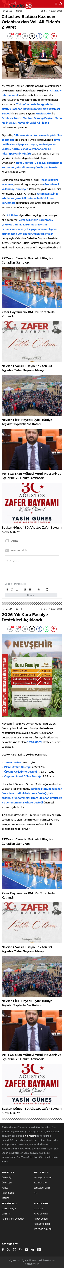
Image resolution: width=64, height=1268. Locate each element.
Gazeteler (39, 1209)
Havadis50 (7, 11)
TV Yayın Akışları (43, 1178)
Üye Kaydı (7, 1183)
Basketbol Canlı (42, 1188)
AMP (36, 1193)
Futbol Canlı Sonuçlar (13, 1219)
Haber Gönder (41, 1219)
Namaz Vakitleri (42, 1224)
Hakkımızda (8, 1193)
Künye (5, 1188)
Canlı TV (6, 1214)
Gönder (31, 595)
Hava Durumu (41, 1214)
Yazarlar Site (40, 1183)
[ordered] (25, 589)
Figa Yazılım (29, 1136)
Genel (19, 11)
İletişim (5, 1198)
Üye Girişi (6, 1178)
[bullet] (30, 589)
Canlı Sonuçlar (9, 1209)
